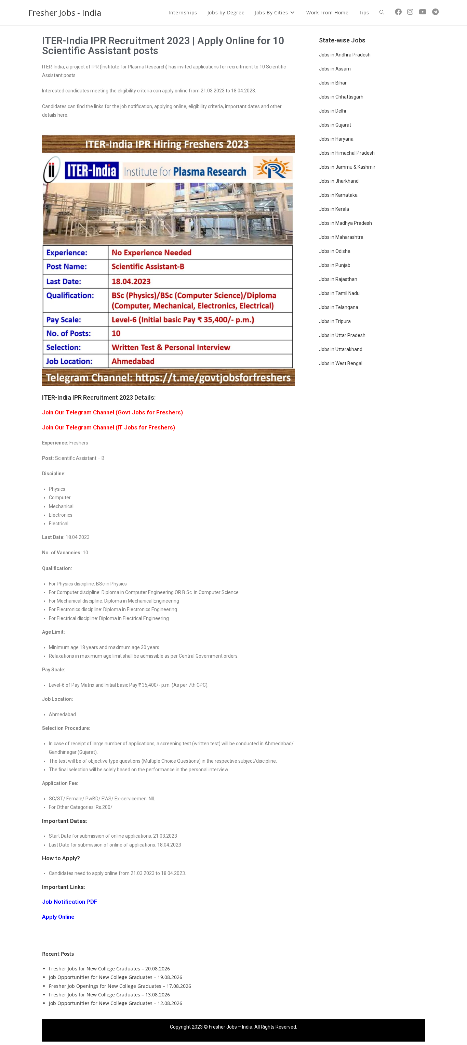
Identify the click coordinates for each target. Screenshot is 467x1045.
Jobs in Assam (335, 69)
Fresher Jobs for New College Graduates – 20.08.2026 (109, 968)
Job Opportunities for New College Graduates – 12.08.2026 (115, 1003)
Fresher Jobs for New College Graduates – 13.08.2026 (109, 994)
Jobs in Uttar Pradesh (342, 335)
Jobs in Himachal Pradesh (347, 153)
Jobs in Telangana (338, 307)
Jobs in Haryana (336, 139)
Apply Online (58, 916)
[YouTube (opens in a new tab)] (422, 12)
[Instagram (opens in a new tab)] (410, 12)
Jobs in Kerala (334, 209)
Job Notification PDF (69, 901)
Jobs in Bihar (333, 83)
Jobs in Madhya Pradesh (345, 223)
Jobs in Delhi (332, 111)
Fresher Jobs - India (64, 12)
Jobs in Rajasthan (338, 279)
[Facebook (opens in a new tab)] (398, 12)
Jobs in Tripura (335, 321)
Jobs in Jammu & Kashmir (347, 167)
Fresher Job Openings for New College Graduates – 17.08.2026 (120, 986)
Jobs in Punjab (334, 265)
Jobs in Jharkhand (339, 181)
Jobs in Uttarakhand (340, 349)
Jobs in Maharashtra (341, 237)
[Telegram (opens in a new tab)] (435, 12)
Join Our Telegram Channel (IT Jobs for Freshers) (108, 427)
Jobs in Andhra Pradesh (345, 54)
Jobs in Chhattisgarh (341, 97)
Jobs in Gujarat (335, 125)
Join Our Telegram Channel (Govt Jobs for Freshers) (112, 412)
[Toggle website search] (381, 12)
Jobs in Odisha (334, 251)
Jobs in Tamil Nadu (339, 293)
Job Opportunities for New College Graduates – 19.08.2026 (115, 977)
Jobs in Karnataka (338, 195)
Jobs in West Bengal (340, 363)
